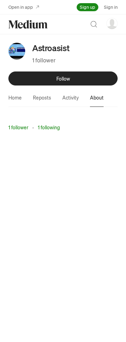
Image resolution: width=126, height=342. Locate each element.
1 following (49, 127)
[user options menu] (112, 23)
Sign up (87, 7)
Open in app (20, 7)
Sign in (111, 7)
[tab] (15, 97)
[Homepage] (28, 24)
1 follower (44, 60)
